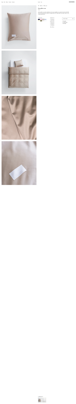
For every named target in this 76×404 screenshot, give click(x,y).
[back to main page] (72, 2)
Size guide (64, 21)
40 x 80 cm (52, 25)
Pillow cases (45, 5)
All (38, 5)
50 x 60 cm (52, 19)
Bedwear (41, 5)
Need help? (64, 23)
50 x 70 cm (52, 20)
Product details (65, 22)
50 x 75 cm (52, 21)
